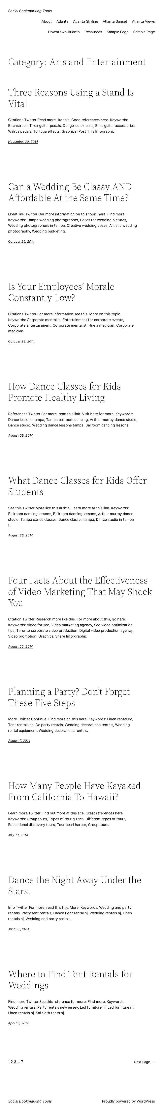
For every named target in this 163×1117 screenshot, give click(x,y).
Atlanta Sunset (115, 21)
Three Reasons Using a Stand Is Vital (71, 98)
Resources (93, 32)
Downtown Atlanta (64, 32)
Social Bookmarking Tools (30, 11)
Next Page (144, 1062)
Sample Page (117, 32)
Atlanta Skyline (85, 21)
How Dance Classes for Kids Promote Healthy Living (64, 392)
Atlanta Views (143, 21)
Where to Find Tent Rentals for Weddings (70, 979)
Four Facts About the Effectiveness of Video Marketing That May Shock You (80, 591)
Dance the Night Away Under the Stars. (74, 885)
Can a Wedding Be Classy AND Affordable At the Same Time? (70, 192)
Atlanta (62, 21)
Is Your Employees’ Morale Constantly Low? (61, 292)
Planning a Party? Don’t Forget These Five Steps (69, 697)
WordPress (146, 1101)
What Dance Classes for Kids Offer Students (77, 486)
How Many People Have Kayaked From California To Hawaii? (74, 791)
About (47, 21)
